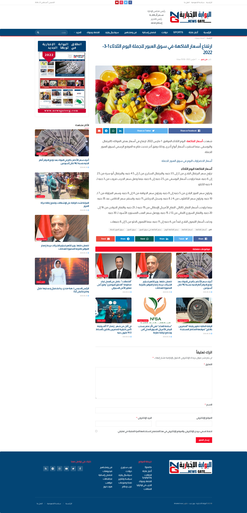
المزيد (78, 32)
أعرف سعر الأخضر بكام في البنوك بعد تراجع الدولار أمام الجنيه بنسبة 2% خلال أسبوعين (195, 284)
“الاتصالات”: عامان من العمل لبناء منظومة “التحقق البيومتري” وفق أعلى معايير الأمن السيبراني (114, 284)
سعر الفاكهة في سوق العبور (150, 230)
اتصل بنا (187, 2)
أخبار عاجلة (193, 32)
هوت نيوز (107, 486)
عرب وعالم (127, 486)
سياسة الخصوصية (197, 2)
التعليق (208, 364)
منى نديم (204, 59)
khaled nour (178, 503)
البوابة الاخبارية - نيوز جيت (198, 503)
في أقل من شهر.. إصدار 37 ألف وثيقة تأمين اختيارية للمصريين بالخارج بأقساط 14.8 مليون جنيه (114, 329)
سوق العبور (131, 230)
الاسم (208, 404)
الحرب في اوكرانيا (144, 485)
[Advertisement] (87, 16)
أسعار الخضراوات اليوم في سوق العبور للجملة (187, 160)
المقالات (148, 489)
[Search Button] (37, 32)
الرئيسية (209, 2)
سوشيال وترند (112, 32)
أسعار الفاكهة (201, 230)
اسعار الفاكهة (187, 230)
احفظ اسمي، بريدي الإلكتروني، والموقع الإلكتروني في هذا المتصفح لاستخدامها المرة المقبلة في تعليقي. (164, 431)
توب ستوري (126, 467)
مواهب (108, 482)
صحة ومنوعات (125, 482)
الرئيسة (209, 38)
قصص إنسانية (149, 32)
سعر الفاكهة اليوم (171, 230)
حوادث (165, 32)
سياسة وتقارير (125, 479)
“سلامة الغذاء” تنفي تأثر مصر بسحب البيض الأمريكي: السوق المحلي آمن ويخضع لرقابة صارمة (155, 329)
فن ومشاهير (130, 32)
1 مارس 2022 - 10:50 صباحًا (186, 59)
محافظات (40, 196)
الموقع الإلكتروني (204, 418)
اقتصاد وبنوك (93, 32)
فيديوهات (107, 471)
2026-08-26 (207, 292)
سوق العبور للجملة (117, 230)
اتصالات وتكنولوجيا (147, 476)
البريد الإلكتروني (144, 417)
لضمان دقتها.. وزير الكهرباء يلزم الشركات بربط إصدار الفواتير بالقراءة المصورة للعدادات (155, 284)
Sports (178, 32)
